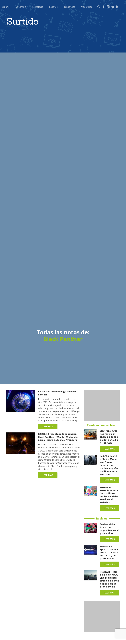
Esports (6, 6)
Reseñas (53, 6)
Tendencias (69, 6)
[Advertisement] (102, 405)
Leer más (48, 426)
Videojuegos (87, 6)
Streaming (21, 6)
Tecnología (37, 6)
